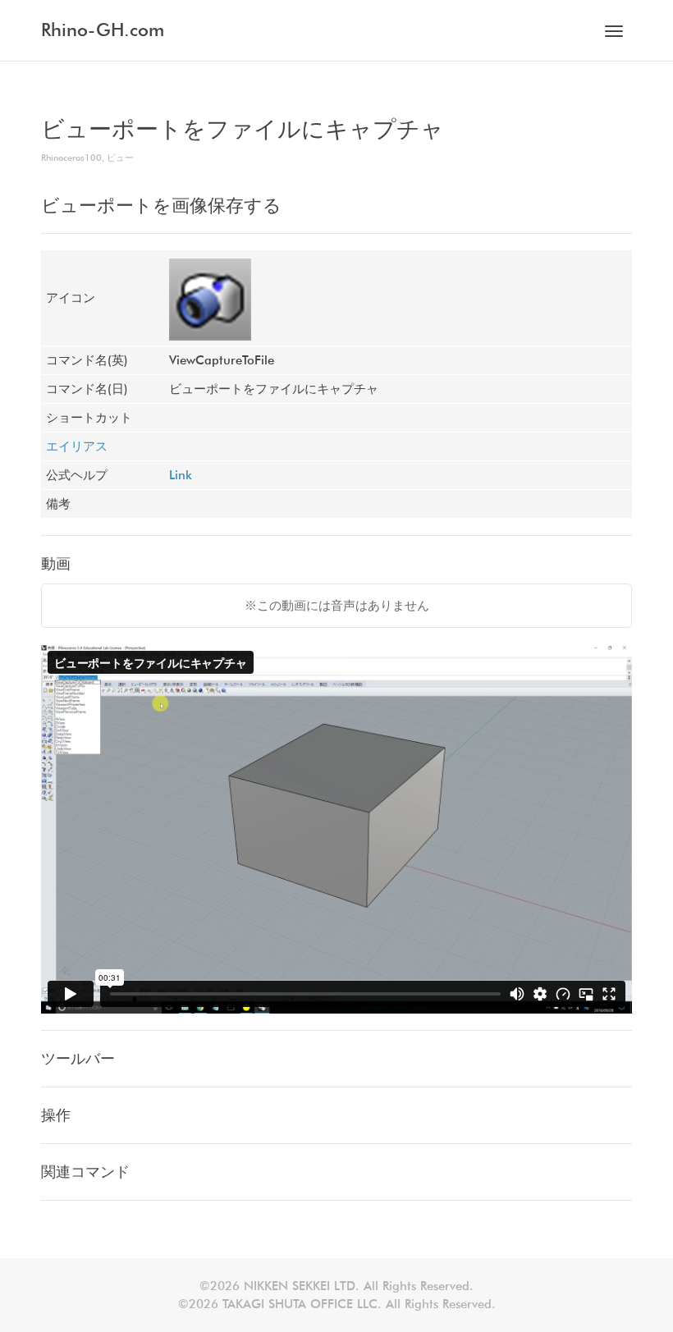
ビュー (120, 157)
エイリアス (77, 446)
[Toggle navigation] (614, 31)
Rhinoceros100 (71, 157)
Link (180, 475)
